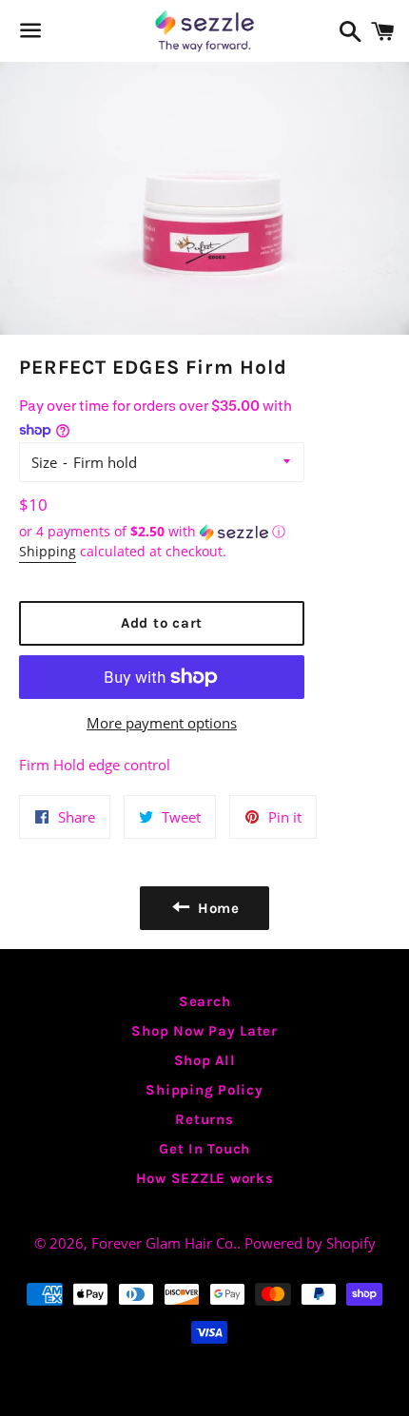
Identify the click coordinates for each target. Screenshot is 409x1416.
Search (205, 1001)
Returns (204, 1119)
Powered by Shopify (310, 1242)
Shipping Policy (204, 1089)
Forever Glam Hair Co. (164, 1242)
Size (44, 462)
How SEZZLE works (205, 1178)
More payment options (162, 722)
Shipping (47, 551)
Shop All (205, 1060)
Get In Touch (204, 1148)
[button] (161, 531)
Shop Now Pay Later (204, 1030)
